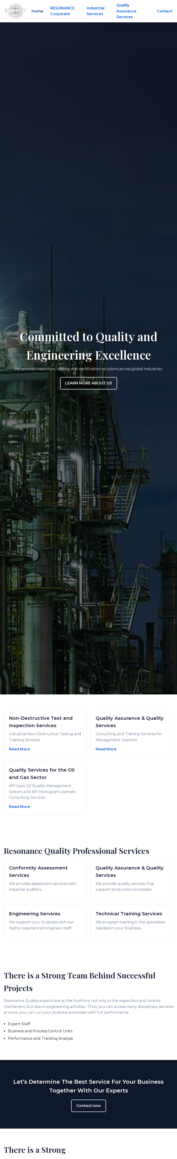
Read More (19, 749)
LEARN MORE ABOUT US (88, 383)
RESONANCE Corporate (62, 11)
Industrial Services (95, 11)
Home (37, 11)
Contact (164, 11)
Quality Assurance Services (126, 11)
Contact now (88, 1105)
